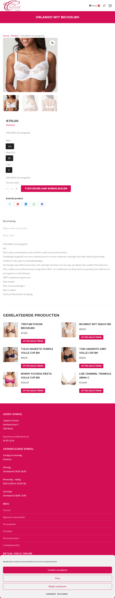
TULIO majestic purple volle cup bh (37, 351)
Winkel (14, 35)
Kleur (8, 140)
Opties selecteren (33, 341)
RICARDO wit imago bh (95, 324)
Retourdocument (11, 538)
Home (6, 35)
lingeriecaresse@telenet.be (16, 436)
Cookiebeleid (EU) (11, 545)
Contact (7, 510)
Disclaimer (8, 531)
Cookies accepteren (57, 570)
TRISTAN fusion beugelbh (31, 326)
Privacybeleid (62, 593)
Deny (57, 578)
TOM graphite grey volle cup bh (92, 351)
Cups (8, 164)
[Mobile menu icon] (110, 5)
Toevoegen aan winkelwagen (46, 188)
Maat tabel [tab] (8, 235)
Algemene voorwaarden (14, 517)
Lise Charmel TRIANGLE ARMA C (95, 375)
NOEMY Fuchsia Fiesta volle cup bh (36, 375)
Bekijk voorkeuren (57, 586)
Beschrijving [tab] (9, 221)
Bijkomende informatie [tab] (15, 228)
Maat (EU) (10, 152)
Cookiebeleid (51, 593)
